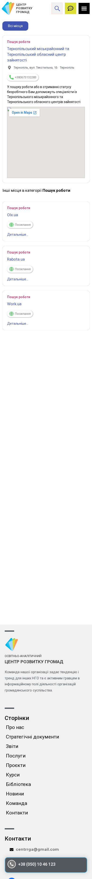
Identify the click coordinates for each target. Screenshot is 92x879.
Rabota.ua (16, 259)
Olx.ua (12, 214)
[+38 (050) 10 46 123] (12, 864)
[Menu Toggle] (84, 8)
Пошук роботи (18, 42)
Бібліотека (18, 784)
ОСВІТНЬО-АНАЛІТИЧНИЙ (23, 656)
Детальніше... (17, 234)
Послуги (16, 756)
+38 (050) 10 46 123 (36, 864)
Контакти (17, 813)
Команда (16, 803)
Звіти (12, 746)
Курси (13, 775)
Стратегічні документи (32, 737)
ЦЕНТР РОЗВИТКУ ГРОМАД (24, 8)
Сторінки (17, 718)
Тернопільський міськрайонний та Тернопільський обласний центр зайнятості (38, 54)
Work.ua (14, 303)
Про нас (15, 727)
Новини (15, 794)
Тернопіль (67, 67)
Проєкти (16, 765)
